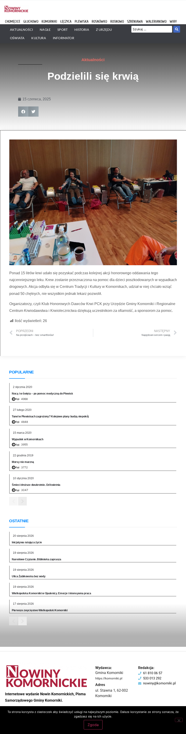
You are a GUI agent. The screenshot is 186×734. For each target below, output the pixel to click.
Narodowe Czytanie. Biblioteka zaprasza (36, 559)
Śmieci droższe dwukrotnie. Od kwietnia (36, 484)
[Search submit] (176, 29)
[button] (23, 111)
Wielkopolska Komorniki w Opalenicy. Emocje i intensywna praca (51, 593)
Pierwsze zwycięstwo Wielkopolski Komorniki (39, 610)
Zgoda (93, 724)
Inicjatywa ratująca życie (27, 542)
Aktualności (93, 60)
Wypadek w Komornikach (27, 439)
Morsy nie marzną (23, 462)
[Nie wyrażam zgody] (179, 720)
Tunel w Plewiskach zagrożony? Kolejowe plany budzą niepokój (50, 416)
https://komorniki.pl (108, 678)
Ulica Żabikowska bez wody (29, 576)
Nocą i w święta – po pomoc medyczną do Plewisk (42, 393)
